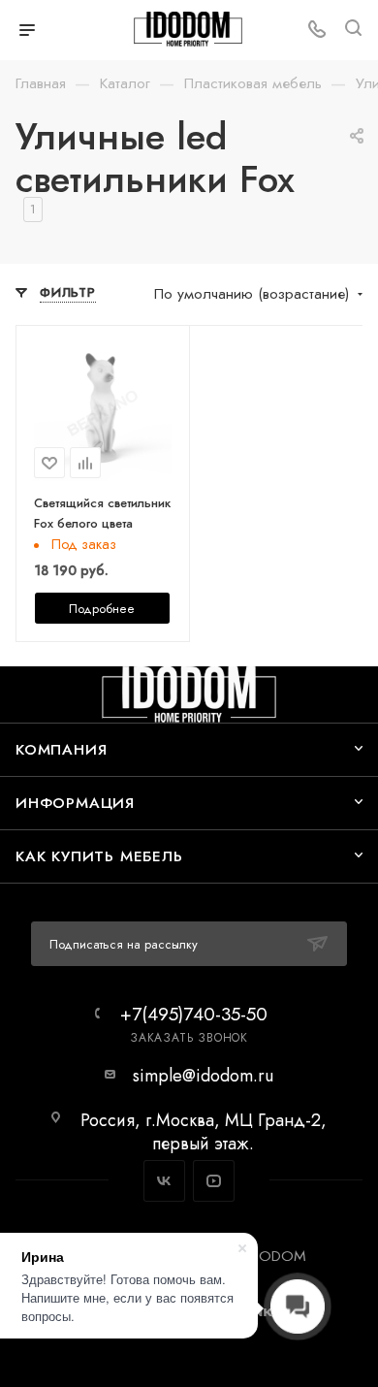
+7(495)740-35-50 (194, 1014)
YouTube (214, 1181)
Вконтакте (164, 1181)
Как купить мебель (99, 856)
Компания (61, 749)
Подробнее (102, 608)
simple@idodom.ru (203, 1075)
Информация (75, 802)
